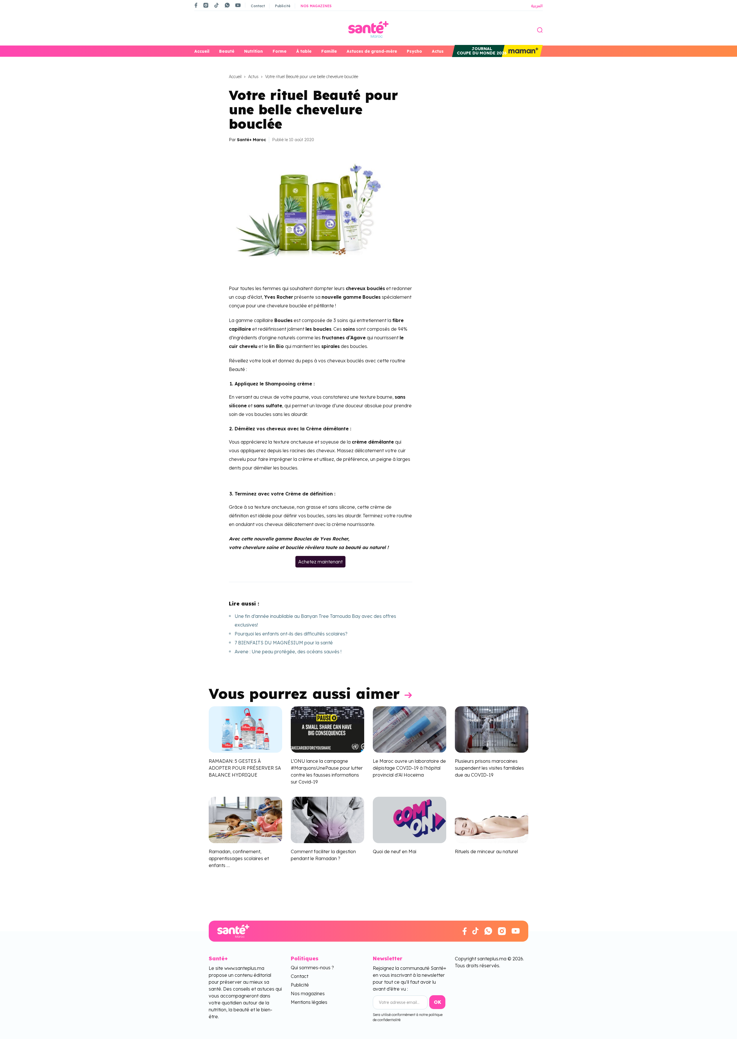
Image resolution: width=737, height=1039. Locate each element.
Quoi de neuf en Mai (394, 851)
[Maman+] (522, 51)
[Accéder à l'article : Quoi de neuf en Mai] (409, 819)
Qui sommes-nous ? (312, 967)
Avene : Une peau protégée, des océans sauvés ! (288, 651)
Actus (438, 51)
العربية (537, 5)
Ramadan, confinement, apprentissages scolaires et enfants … (239, 858)
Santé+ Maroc (251, 139)
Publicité (282, 6)
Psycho (414, 51)
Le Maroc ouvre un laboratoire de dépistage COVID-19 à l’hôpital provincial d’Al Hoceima (409, 768)
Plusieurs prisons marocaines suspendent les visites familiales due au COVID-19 (489, 768)
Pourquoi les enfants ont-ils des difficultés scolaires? (291, 634)
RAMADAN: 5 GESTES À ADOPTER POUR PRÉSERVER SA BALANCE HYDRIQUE (245, 768)
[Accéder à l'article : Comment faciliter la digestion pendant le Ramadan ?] (327, 819)
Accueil (201, 51)
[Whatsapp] (227, 5)
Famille (329, 51)
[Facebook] (196, 5)
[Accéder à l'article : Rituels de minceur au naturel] (491, 819)
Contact (258, 6)
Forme (279, 51)
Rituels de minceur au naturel (486, 851)
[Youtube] (238, 5)
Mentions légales (309, 1002)
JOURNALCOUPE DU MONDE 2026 (482, 51)
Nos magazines (316, 6)
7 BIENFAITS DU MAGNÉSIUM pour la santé (284, 643)
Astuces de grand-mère (372, 51)
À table (303, 51)
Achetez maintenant (320, 562)
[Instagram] (205, 5)
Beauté (226, 51)
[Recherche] (540, 29)
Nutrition (253, 51)
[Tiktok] (216, 5)
